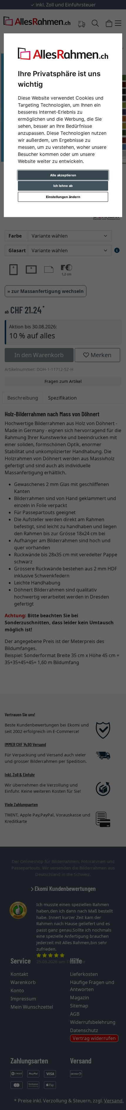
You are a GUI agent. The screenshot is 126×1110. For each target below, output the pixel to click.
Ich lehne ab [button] (63, 186)
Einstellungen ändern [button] (63, 197)
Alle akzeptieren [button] (63, 175)
